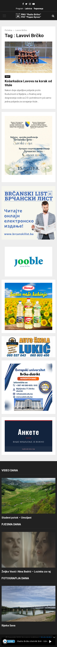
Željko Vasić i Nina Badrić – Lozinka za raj (26, 571)
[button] (50, 641)
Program (19, 9)
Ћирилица (38, 9)
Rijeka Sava (8, 625)
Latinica (28, 9)
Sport (8, 76)
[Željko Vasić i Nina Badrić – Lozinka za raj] (28, 550)
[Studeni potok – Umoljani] (28, 496)
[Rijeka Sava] (28, 604)
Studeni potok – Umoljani (16, 517)
